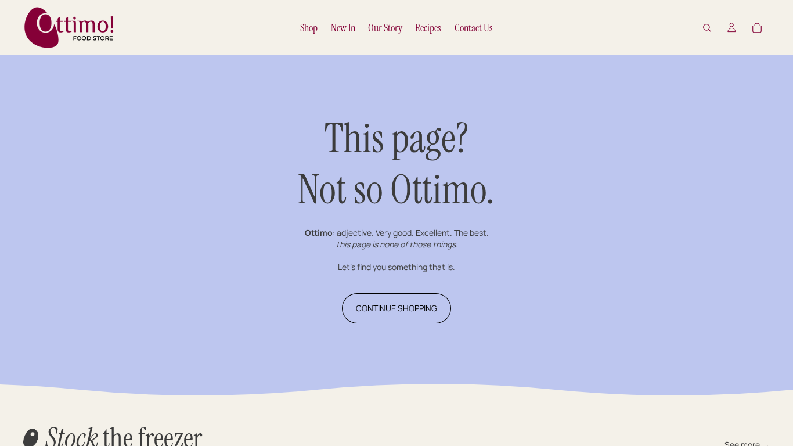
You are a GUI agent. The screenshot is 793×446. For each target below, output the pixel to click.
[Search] (707, 28)
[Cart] (757, 28)
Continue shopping (396, 308)
